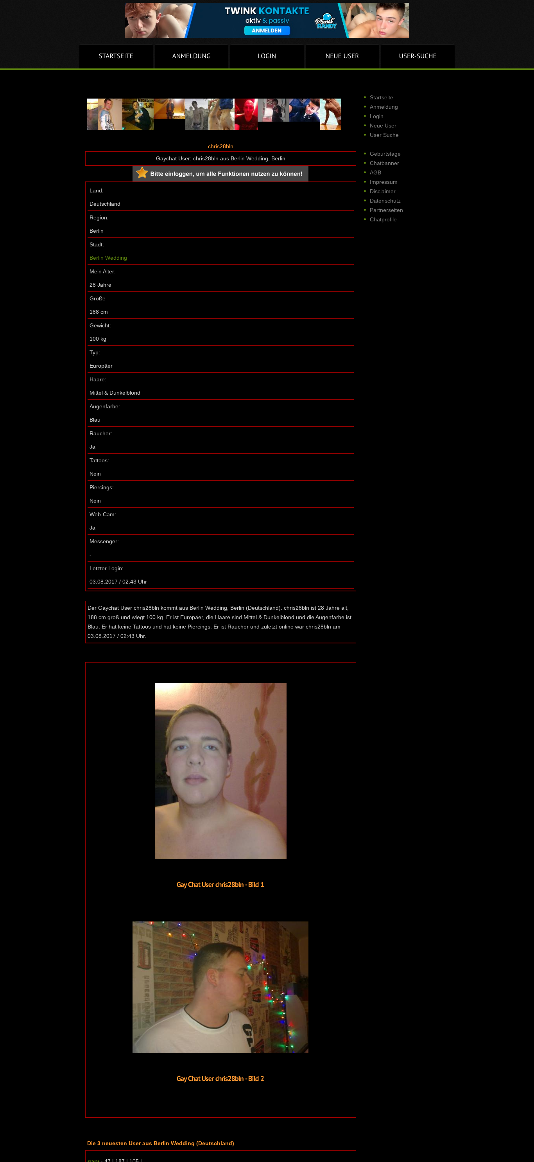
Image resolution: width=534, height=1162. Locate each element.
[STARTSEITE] (116, 56)
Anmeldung (384, 107)
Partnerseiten (386, 210)
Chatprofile (383, 219)
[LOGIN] (267, 56)
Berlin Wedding (108, 258)
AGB (375, 172)
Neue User (383, 125)
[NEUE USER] (342, 56)
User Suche (384, 135)
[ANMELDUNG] (191, 56)
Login (376, 116)
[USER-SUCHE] (418, 56)
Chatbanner (384, 163)
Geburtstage (385, 154)
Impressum (384, 182)
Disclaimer (383, 191)
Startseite (381, 97)
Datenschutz (385, 201)
